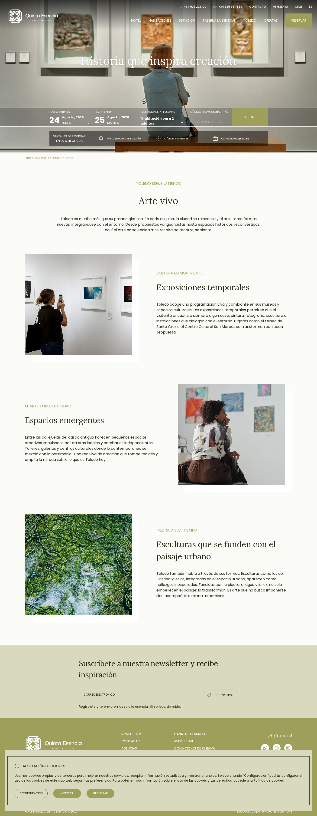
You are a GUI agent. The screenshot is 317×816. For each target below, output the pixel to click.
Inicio (28, 158)
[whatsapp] (265, 748)
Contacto (257, 7)
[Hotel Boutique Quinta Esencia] (33, 23)
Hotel (136, 20)
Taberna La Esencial (219, 20)
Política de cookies (269, 780)
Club (298, 7)
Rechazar (100, 793)
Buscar (250, 117)
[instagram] (277, 748)
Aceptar (67, 793)
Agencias (129, 748)
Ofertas (271, 20)
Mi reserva (280, 7)
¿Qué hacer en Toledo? (47, 158)
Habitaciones (160, 20)
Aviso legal (184, 741)
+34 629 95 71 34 (230, 7)
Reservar (298, 20)
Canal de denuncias (190, 734)
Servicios (187, 20)
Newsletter (131, 734)
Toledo (249, 20)
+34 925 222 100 (195, 7)
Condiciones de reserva (194, 748)
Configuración (31, 793)
